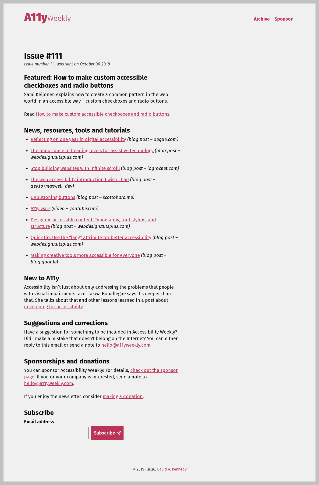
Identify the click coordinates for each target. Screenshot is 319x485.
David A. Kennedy (172, 469)
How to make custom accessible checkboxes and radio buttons (102, 114)
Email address (39, 421)
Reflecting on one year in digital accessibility (78, 139)
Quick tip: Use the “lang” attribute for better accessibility (91, 237)
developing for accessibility (53, 306)
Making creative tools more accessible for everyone (85, 255)
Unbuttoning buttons (53, 197)
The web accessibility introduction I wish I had (80, 179)
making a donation (123, 396)
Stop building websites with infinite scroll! (75, 168)
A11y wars (40, 208)
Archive (262, 19)
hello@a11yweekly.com (125, 345)
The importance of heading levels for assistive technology (92, 150)
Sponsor (284, 19)
